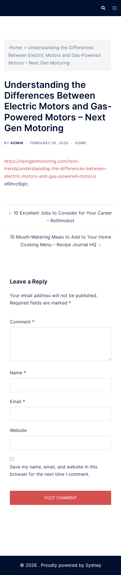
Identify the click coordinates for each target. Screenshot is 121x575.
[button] (103, 8)
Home (15, 47)
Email (17, 401)
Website (18, 430)
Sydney (93, 565)
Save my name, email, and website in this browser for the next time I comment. (53, 470)
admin (16, 143)
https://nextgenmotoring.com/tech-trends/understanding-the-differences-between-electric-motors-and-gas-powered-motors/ (55, 168)
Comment (22, 322)
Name (18, 372)
